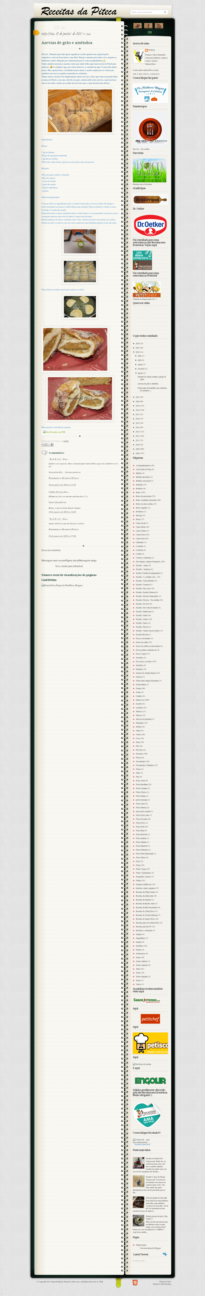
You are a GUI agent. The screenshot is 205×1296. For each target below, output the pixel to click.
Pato (137, 776)
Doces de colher (142, 642)
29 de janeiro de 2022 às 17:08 (62, 536)
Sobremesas (140, 953)
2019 (138, 405)
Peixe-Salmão (141, 842)
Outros (138, 734)
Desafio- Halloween (143, 611)
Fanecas (139, 676)
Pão (137, 746)
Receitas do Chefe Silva (145, 911)
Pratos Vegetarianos (143, 872)
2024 (138, 343)
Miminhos (140, 722)
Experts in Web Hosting (162, 1284)
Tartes (138, 968)
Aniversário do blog (143, 469)
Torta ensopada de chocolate (156, 1197)
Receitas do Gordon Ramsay (147, 915)
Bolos (138, 492)
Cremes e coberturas (143, 557)
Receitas (138, 1144)
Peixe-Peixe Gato (142, 815)
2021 (138, 397)
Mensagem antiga (88, 560)
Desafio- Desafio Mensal (145, 592)
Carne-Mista (140, 527)
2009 (138, 449)
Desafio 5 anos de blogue (155, 1176)
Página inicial (72, 560)
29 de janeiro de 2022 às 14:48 (62, 511)
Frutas (138, 692)
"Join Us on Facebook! (148, 25)
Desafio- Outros (142, 619)
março (140, 364)
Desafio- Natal (141, 615)
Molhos (139, 726)
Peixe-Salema (141, 838)
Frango (138, 688)
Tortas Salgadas (142, 976)
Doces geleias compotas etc (146, 649)
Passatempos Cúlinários (145, 765)
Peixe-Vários (141, 857)
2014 (138, 427)
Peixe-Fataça (141, 796)
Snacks (138, 949)
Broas (138, 519)
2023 (138, 347)
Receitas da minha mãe (144, 895)
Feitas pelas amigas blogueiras (147, 680)
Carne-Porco (141, 534)
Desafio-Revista (142, 634)
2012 (138, 436)
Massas (139, 715)
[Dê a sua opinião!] (46, 444)
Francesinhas (141, 684)
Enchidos (139, 665)
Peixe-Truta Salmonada (144, 853)
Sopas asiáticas (141, 961)
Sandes (138, 942)
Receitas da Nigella (143, 899)
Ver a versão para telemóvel (69, 565)
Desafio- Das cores (143, 588)
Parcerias (139, 753)
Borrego (139, 515)
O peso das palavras (57, 502)
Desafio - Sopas (142, 565)
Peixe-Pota (140, 826)
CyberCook (146, 1144)
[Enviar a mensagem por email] (43, 444)
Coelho (138, 553)
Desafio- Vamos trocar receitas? (148, 630)
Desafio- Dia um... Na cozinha (147, 600)
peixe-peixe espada (143, 811)
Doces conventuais (143, 638)
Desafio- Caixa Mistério (145, 580)
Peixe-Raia (140, 830)
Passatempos (141, 761)
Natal (88, 34)
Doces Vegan (141, 653)
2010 (138, 444)
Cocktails (139, 546)
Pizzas (138, 865)
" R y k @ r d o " (55, 459)
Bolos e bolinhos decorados (146, 500)
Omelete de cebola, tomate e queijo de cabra (152, 377)
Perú (137, 861)
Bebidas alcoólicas (143, 477)
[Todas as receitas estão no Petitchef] (150, 1023)
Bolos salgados (142, 507)
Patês (138, 772)
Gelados (139, 696)
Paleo (138, 742)
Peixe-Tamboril (141, 845)
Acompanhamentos (143, 465)
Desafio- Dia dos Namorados (147, 596)
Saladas (139, 934)
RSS (159, 25)
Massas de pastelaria (144, 719)
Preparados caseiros (143, 876)
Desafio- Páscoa (142, 626)
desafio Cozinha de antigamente (148, 573)
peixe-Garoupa (141, 799)
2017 (138, 414)
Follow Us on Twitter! (137, 25)
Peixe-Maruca (141, 807)
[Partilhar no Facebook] (52, 444)
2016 (138, 418)
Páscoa (138, 757)
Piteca (151, 50)
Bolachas (139, 484)
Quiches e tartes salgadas (145, 888)
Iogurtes (139, 703)
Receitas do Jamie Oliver (145, 918)
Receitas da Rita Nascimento (146, 907)
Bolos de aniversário (144, 496)
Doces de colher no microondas (148, 646)
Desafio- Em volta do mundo (147, 607)
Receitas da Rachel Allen (145, 903)
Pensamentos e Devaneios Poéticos (64, 478)
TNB (101, 1281)
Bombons (139, 511)
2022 (138, 352)
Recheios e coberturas (144, 930)
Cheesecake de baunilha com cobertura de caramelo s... (152, 389)
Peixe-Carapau (141, 788)
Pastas (138, 769)
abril (140, 360)
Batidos (139, 473)
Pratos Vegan (141, 869)
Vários (138, 984)
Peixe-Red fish (141, 834)
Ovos (138, 738)
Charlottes (140, 542)
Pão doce (139, 749)
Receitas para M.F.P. (144, 926)
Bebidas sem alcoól (143, 480)
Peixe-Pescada (141, 819)
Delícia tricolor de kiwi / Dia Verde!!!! (156, 1217)
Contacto (149, 32)
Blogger (157, 1248)
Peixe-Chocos (141, 792)
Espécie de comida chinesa (146, 673)
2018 (138, 410)
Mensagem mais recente (53, 560)
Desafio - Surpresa (143, 569)
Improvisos (140, 699)
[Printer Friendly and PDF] (54, 432)
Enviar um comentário (51, 550)
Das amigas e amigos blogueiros (148, 561)
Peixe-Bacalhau (142, 784)
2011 (138, 440)
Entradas (139, 669)
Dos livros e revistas (144, 661)
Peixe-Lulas (140, 803)
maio (140, 355)
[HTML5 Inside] (135, 1282)
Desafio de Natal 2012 (154, 1158)
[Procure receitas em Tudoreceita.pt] (142, 1064)
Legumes (139, 707)
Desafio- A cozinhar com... (146, 576)
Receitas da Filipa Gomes (145, 892)
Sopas (138, 957)
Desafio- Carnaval (143, 584)
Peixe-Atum (140, 780)
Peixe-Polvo (140, 822)
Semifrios (139, 945)
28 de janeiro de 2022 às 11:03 (62, 484)
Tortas (138, 972)
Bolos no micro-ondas (144, 503)
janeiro (141, 373)
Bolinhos (139, 488)
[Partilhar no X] (49, 444)
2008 (138, 453)
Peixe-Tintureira (142, 849)
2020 (138, 401)
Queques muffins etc (144, 884)
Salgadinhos (140, 938)
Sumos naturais (142, 965)
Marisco (139, 711)
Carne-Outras (141, 530)
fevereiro (141, 368)
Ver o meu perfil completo (146, 74)
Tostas (138, 980)
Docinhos (139, 657)
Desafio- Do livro (142, 603)
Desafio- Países (142, 623)
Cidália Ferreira (56, 491)
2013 (138, 431)
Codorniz (139, 550)
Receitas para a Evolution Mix (147, 922)
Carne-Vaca (140, 538)
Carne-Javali (140, 523)
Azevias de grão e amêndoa (148, 383)
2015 (138, 423)
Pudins (138, 880)
